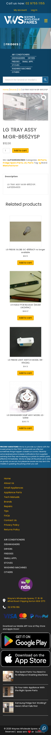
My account (20, 10)
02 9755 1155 (35, 3)
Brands (13, 89)
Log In (34, 10)
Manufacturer (10, 165)
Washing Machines (21, 68)
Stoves (15, 65)
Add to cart (20, 150)
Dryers (31, 58)
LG (19, 89)
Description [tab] (11, 176)
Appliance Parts (13, 492)
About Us (9, 483)
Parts (30, 162)
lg (40, 162)
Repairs (8, 506)
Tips (6, 511)
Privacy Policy (11, 525)
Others (15, 72)
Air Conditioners (21, 54)
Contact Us (10, 520)
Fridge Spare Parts (13, 162)
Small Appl (27, 61)
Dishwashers (18, 58)
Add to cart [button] (25, 262)
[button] (43, 97)
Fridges (16, 61)
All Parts (42, 160)
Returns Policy (12, 529)
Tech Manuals (11, 497)
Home (5, 89)
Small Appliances (13, 487)
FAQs (7, 515)
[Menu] (46, 20)
